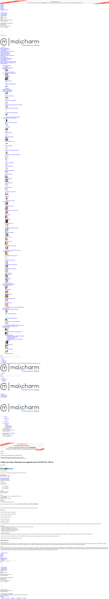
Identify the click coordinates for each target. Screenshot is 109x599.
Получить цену (3, 497)
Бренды (1, 555)
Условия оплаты (3, 557)
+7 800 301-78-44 (3, 14)
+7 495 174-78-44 (3, 12)
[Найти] (3, 358)
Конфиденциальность (4, 595)
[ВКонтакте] (1, 468)
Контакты (2, 559)
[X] (6, 468)
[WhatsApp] (9, 468)
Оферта (1, 596)
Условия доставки (3, 558)
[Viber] (7, 468)
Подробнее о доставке (4, 521)
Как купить (2, 500)
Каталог (2, 553)
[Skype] (10, 468)
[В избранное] (1, 466)
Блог (1, 556)
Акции (1, 554)
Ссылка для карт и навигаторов (6, 23)
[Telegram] (12, 468)
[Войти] (0, 399)
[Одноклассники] (2, 468)
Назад (6, 423)
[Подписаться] (1, 562)
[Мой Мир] (4, 468)
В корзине (7, 491)
